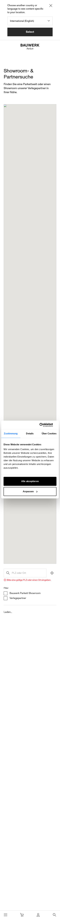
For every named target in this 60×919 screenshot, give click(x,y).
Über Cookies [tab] (49, 433)
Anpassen (28, 491)
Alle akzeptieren (30, 481)
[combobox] (30, 21)
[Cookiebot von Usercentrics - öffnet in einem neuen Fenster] (43, 425)
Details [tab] (30, 433)
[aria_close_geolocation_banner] (51, 6)
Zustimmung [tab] (11, 433)
